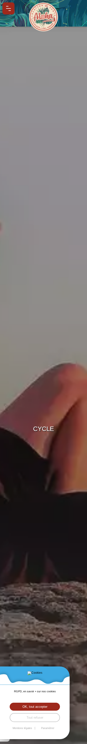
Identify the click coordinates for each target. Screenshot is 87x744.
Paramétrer (47, 728)
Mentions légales (22, 728)
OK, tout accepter (34, 706)
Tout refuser (35, 717)
